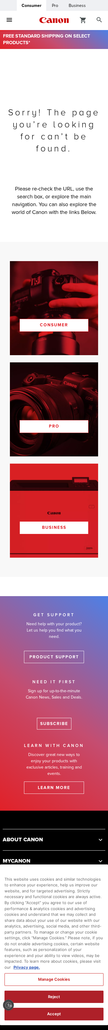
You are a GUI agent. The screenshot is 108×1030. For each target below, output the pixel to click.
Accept (54, 1013)
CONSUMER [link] (54, 325)
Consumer (31, 5)
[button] (54, 839)
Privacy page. (27, 967)
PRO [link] (54, 426)
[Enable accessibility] (8, 1005)
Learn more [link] (54, 787)
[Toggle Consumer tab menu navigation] (9, 20)
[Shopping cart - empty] (83, 20)
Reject (54, 996)
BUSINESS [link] (54, 527)
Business (77, 5)
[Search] (99, 20)
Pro (55, 5)
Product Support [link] (54, 657)
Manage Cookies (54, 979)
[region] (54, 944)
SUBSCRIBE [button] (54, 723)
